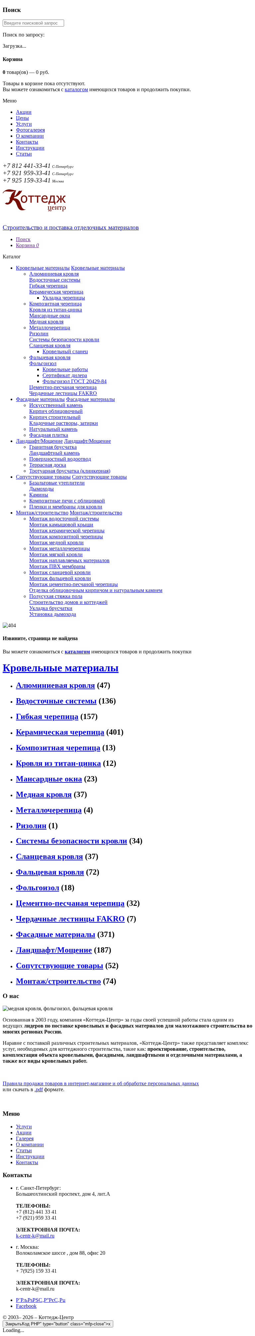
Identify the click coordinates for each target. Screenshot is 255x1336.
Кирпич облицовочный (56, 411)
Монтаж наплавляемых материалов (69, 560)
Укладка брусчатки (50, 608)
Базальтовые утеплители (57, 483)
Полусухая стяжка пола (55, 596)
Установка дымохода (52, 614)
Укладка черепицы (63, 298)
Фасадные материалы (40, 399)
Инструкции (30, 148)
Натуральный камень (53, 429)
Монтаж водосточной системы (64, 518)
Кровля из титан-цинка (55, 309)
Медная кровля (46, 321)
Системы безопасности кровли (64, 339)
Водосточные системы (54, 280)
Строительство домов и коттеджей (68, 602)
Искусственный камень (56, 405)
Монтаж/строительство (42, 512)
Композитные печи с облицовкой (67, 500)
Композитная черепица (55, 303)
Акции (24, 112)
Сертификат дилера (64, 375)
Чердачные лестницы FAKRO (63, 393)
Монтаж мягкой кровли (56, 554)
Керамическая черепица (56, 292)
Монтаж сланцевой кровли (60, 572)
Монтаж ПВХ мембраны (57, 566)
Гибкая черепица (48, 286)
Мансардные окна (49, 315)
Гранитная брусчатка (53, 447)
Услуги (24, 124)
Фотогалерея (30, 130)
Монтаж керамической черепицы (67, 530)
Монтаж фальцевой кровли (60, 578)
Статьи (24, 154)
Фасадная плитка (48, 435)
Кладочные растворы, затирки (63, 423)
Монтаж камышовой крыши (61, 524)
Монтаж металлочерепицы (59, 548)
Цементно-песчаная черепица (63, 387)
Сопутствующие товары (43, 477)
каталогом (76, 89)
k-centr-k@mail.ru (35, 1235)
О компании (30, 136)
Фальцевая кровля (49, 357)
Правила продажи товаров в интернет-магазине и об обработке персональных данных (101, 1083)
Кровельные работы (65, 369)
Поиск (23, 239)
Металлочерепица (49, 327)
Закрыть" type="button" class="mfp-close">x (58, 1323)
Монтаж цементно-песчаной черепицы (73, 584)
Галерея (25, 1138)
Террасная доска (47, 465)
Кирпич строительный (55, 417)
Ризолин (38, 333)
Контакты (27, 142)
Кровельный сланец (65, 351)
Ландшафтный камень (54, 453)
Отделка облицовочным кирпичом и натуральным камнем (95, 590)
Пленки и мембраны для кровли (65, 506)
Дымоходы (41, 489)
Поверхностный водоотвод (60, 459)
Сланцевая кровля (49, 345)
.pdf (39, 1089)
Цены (22, 118)
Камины (38, 495)
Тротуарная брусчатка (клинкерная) (69, 471)
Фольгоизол (42, 363)
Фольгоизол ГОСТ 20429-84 (74, 381)
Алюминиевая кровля (54, 274)
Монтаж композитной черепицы (66, 536)
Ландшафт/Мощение (39, 441)
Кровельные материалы (43, 268)
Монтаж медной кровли (56, 542)
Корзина (27, 245)
